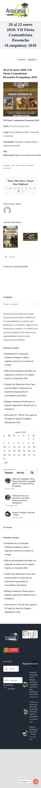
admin (7, 165)
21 (24, 451)
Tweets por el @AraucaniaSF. (15, 266)
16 (34, 447)
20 (19, 451)
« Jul (5, 462)
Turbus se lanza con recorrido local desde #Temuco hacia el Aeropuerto (20, 499)
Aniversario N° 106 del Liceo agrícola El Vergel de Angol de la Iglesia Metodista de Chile (21, 418)
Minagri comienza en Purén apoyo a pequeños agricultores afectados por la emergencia (20, 405)
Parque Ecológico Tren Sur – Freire (23, 513)
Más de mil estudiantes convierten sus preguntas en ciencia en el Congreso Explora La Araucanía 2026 (20, 374)
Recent (20, 472)
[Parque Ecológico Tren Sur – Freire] (8, 513)
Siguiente (32, 59)
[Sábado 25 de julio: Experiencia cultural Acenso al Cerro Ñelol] (10, 237)
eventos (22, 165)
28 (24, 455)
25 (9, 455)
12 (14, 447)
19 (14, 451)
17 (4, 451)
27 (19, 455)
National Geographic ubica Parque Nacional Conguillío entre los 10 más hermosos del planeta (24, 482)
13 (19, 447)
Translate (11, 688)
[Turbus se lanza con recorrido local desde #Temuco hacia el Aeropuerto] (8, 496)
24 (4, 455)
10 (4, 447)
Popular (9, 472)
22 (29, 451)
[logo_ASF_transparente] (17, 3)
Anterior (22, 59)
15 (29, 447)
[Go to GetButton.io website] (35, 785)
